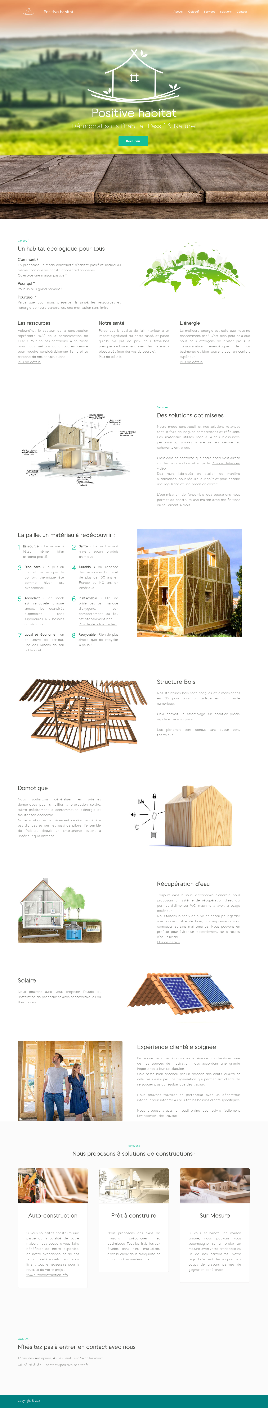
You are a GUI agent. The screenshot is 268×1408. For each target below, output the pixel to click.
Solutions (226, 11)
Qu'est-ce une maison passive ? (42, 275)
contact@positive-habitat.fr (66, 1364)
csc (28, 11)
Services (209, 11)
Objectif (193, 11)
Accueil (180, 11)
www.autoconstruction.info (47, 1274)
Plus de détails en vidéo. (98, 624)
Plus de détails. (29, 361)
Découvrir (133, 141)
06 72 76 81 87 (29, 1364)
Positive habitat (58, 11)
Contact (242, 11)
